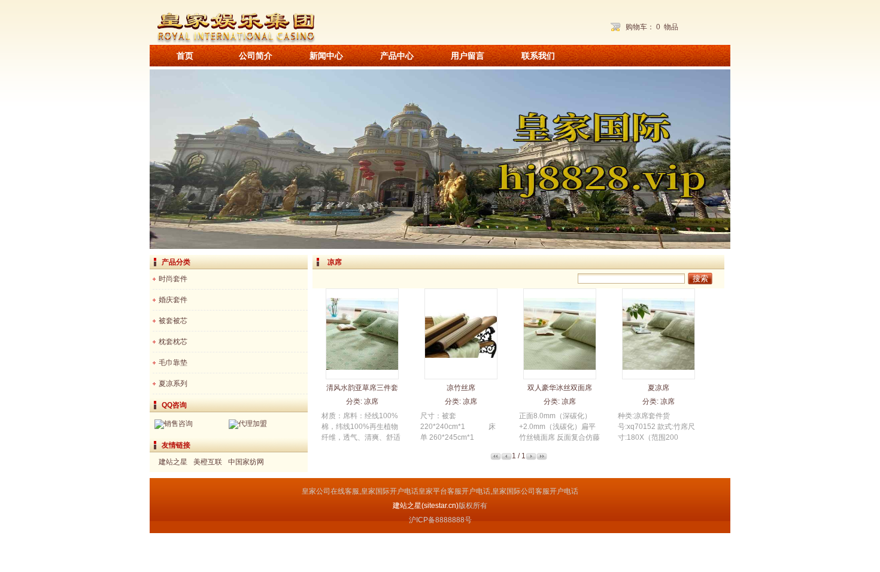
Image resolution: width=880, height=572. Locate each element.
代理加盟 (252, 423)
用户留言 (467, 55)
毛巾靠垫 (173, 362)
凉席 (371, 401)
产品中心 (397, 55)
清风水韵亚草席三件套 (362, 388)
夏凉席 (658, 388)
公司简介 (255, 55)
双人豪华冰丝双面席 (559, 388)
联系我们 (538, 55)
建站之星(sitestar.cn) (426, 505)
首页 (185, 55)
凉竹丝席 (461, 388)
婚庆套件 (173, 300)
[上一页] (506, 458)
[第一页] (495, 458)
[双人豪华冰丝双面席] (560, 376)
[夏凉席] (658, 376)
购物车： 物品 (652, 27)
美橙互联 (207, 462)
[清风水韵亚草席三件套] (362, 376)
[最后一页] (541, 458)
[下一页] (531, 458)
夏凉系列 (173, 383)
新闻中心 (326, 55)
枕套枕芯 (173, 341)
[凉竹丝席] (461, 376)
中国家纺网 (246, 462)
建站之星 (173, 462)
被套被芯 (173, 321)
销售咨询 (178, 423)
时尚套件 (173, 279)
